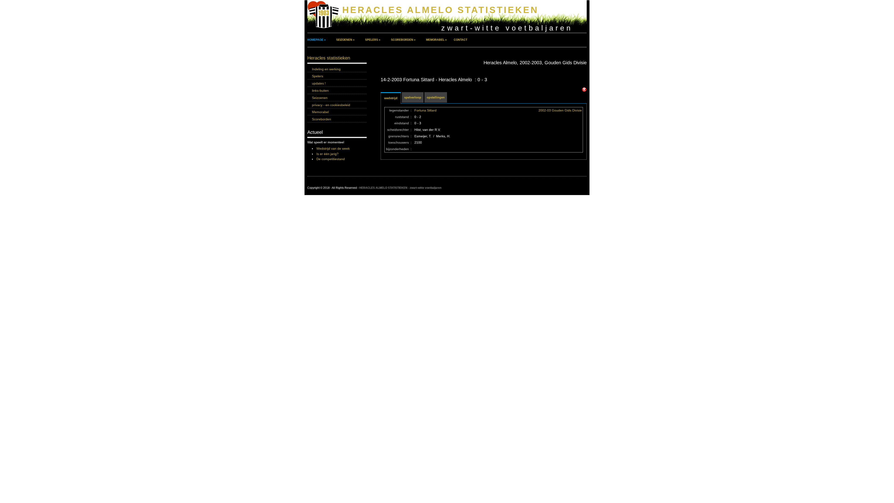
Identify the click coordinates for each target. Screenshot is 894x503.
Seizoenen (320, 98)
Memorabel (320, 112)
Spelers (317, 76)
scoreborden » (403, 39)
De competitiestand (330, 159)
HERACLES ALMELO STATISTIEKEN (440, 10)
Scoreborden (321, 119)
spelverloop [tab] (412, 97)
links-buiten (320, 90)
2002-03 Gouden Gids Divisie (560, 110)
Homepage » (316, 39)
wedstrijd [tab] (390, 98)
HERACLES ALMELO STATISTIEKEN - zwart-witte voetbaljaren (400, 187)
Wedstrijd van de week (333, 148)
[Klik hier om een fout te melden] (584, 89)
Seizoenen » (345, 39)
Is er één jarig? (327, 154)
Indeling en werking (326, 69)
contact (460, 39)
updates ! (319, 83)
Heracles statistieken (328, 58)
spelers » (372, 39)
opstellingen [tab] (436, 97)
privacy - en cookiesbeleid (331, 105)
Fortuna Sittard (425, 110)
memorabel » (436, 39)
